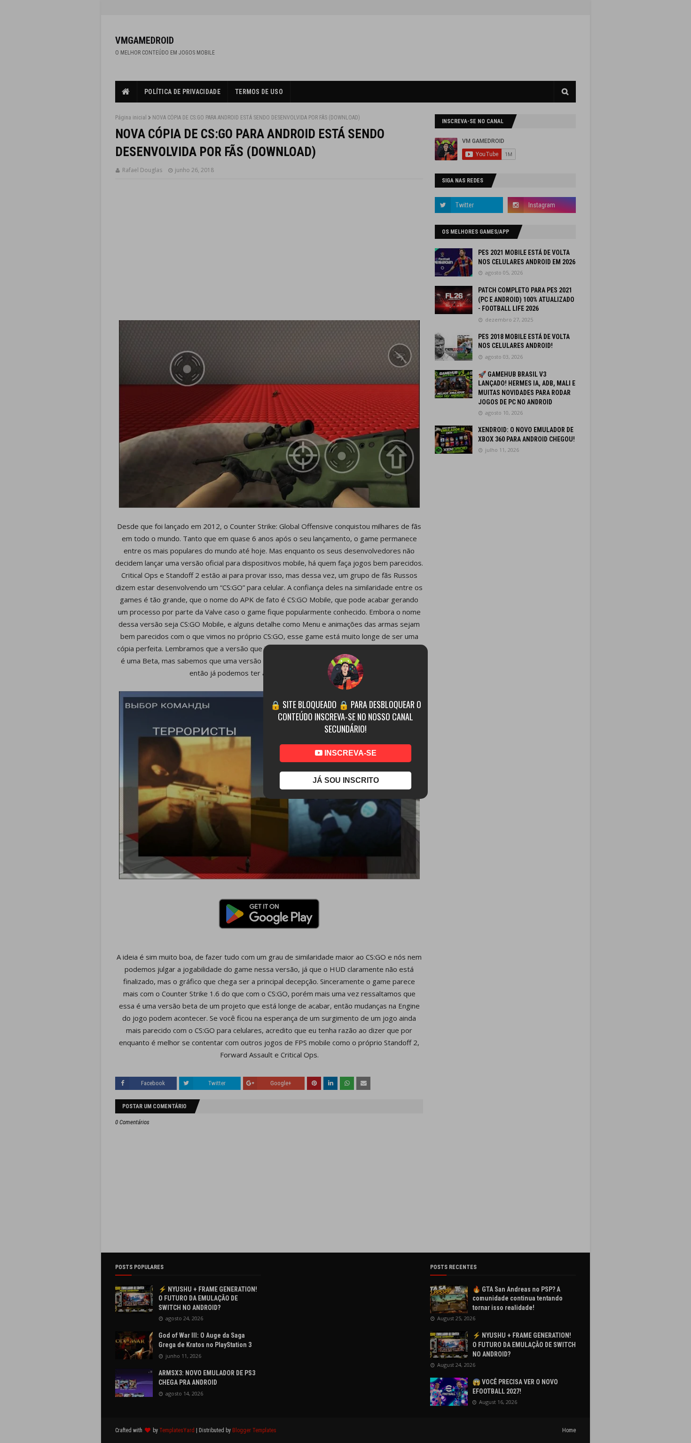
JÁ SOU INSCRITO (346, 780)
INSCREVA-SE (349, 753)
